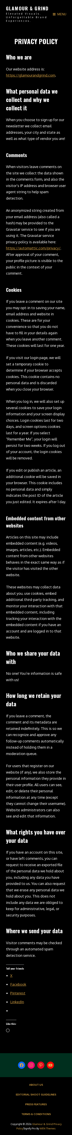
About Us (36, 1084)
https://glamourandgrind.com (30, 75)
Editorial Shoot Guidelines (36, 1094)
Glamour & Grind (27, 8)
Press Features (36, 1104)
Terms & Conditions (36, 1114)
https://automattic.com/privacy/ (33, 248)
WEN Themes (48, 1128)
